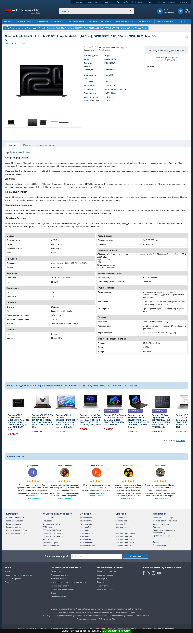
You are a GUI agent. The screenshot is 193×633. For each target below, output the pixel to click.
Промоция (100, 582)
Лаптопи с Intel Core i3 (125, 540)
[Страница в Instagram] (153, 573)
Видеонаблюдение (165, 21)
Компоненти (42, 21)
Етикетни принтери (161, 524)
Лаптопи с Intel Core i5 (125, 543)
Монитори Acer (86, 518)
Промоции (108, 2)
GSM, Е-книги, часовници (100, 21)
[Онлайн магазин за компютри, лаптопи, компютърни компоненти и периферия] (5, 28)
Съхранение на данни (74, 21)
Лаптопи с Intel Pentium (125, 536)
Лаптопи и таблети (24, 21)
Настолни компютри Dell (16, 533)
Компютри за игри (13, 527)
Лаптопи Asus (121, 518)
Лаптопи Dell (121, 521)
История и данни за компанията (18, 575)
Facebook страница (13, 579)
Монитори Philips (86, 540)
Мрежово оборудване (125, 21)
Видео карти (48, 540)
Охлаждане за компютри (53, 524)
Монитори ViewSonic (88, 546)
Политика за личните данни (62, 589)
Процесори (47, 521)
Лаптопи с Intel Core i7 (125, 546)
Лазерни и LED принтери (163, 518)
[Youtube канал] (159, 573)
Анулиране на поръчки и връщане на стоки (69, 582)
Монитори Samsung (88, 543)
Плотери (156, 527)
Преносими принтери (161, 536)
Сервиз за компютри (166, 2)
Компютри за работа (14, 521)
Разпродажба (122, 2)
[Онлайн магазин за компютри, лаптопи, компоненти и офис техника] (22, 13)
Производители (93, 2)
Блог (7, 582)
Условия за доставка (59, 575)
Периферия (56, 21)
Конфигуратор (138, 2)
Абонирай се (135, 556)
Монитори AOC (86, 521)
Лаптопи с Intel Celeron (125, 533)
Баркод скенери (159, 545)
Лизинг (151, 2)
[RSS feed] (148, 573)
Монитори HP (85, 530)
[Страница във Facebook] (143, 573)
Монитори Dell (85, 527)
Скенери (156, 542)
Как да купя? (56, 571)
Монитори (85, 514)
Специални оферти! (56, 556)
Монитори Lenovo (87, 533)
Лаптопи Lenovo (122, 527)
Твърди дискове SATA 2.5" (53, 533)
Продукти (79, 2)
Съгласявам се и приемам (117, 631)
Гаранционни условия (60, 586)
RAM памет (47, 527)
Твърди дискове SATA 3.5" (53, 536)
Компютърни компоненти (57, 514)
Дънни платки (48, 518)
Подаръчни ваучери (104, 589)
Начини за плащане (59, 579)
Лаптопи (121, 514)
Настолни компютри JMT (16, 518)
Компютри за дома (13, 524)
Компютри (8, 21)
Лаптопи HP (121, 524)
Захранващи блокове (51, 546)
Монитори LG (85, 536)
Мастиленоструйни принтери (165, 521)
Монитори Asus (86, 524)
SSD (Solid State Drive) (52, 530)
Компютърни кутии (50, 543)
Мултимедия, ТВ (145, 21)
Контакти (183, 2)
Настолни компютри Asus (16, 530)
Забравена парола (58, 597)
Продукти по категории (106, 571)
